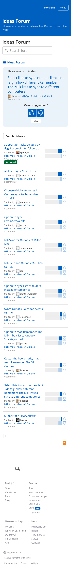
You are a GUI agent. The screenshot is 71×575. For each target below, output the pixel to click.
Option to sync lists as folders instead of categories (22, 287)
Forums (9, 526)
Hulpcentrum (38, 526)
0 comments (14, 99)
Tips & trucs (38, 534)
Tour (31, 488)
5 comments (10, 181)
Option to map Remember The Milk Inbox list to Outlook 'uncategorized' (23, 335)
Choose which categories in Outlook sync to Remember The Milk (21, 194)
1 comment (10, 300)
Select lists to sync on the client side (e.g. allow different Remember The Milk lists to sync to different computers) (36, 84)
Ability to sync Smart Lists (20, 171)
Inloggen (49, 7)
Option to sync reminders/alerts (14, 219)
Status (34, 538)
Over (8, 488)
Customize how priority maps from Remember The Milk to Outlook (22, 362)
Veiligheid (35, 563)
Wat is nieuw (36, 492)
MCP (34, 508)
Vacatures (10, 492)
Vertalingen (11, 538)
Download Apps (38, 496)
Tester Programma (15, 530)
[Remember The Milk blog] (35, 552)
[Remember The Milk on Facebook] (26, 552)
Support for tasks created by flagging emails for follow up (22, 146)
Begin (34, 530)
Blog (7, 500)
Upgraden (34, 512)
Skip (36, 121)
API (7, 542)
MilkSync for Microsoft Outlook (37, 96)
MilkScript (34, 504)
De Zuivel (10, 534)
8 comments (10, 231)
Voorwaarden (11, 563)
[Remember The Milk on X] (31, 552)
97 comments (11, 158)
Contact (35, 542)
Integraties (35, 500)
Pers (7, 496)
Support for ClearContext (20, 416)
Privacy (24, 563)
